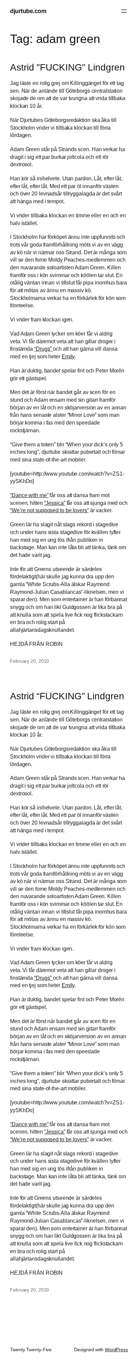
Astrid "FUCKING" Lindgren (67, 67)
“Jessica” (54, 503)
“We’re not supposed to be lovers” (49, 510)
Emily (68, 356)
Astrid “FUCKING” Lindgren (67, 696)
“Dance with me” (29, 495)
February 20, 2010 (29, 661)
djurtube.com (28, 10)
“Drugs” (43, 349)
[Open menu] (124, 11)
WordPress (116, 1349)
